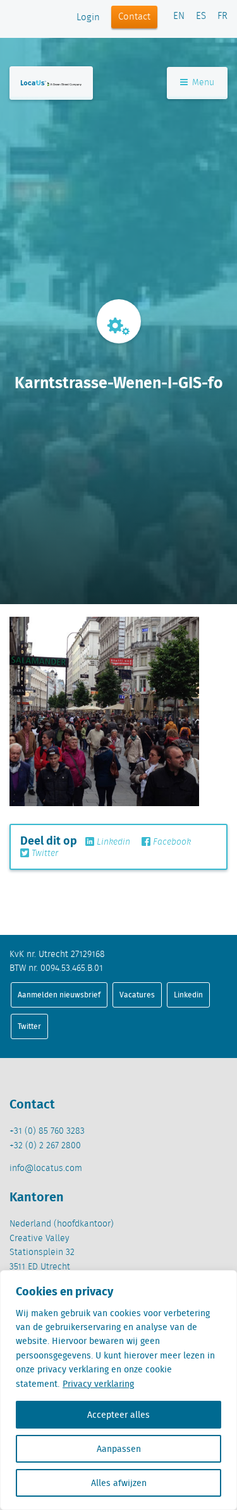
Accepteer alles (118, 1414)
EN (179, 16)
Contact (134, 17)
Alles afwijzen (119, 1483)
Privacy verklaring (98, 1383)
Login (88, 18)
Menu (202, 83)
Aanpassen (119, 1448)
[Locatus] (51, 83)
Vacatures (137, 994)
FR (222, 16)
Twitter (43, 853)
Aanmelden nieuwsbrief (59, 994)
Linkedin (112, 842)
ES (201, 16)
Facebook (170, 842)
